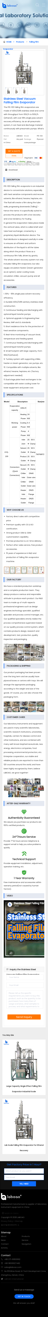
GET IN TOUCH (24, 1296)
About (3, 1236)
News (3, 1240)
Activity (4, 1248)
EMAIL (14, 155)
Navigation (26, 1244)
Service (25, 1240)
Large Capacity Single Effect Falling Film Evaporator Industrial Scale (24, 1089)
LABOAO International (13, 1279)
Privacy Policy (7, 1221)
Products (20, 42)
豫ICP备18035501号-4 (10, 1225)
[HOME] (11, 5)
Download (11, 169)
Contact (5, 1244)
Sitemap (19, 1221)
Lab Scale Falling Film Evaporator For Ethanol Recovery (24, 1148)
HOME (10, 42)
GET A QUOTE (14, 151)
